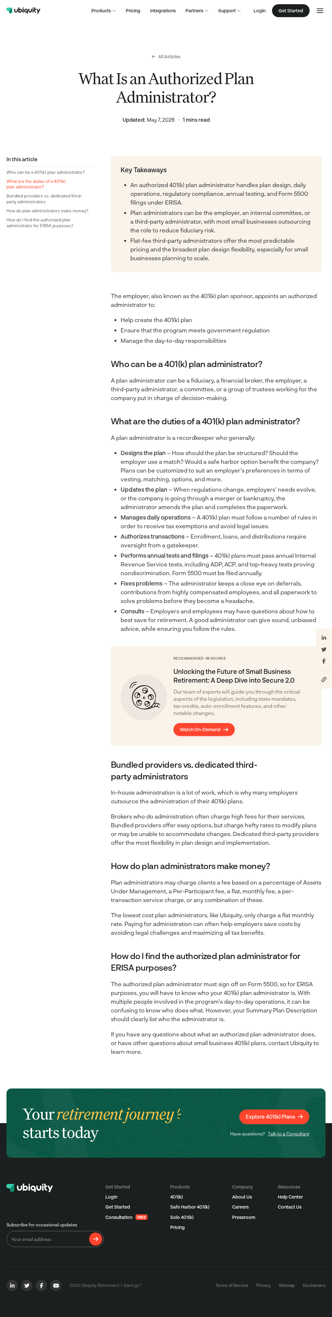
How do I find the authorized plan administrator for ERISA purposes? (40, 222)
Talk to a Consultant (288, 1133)
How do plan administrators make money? (47, 210)
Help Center (290, 1197)
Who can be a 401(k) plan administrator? (45, 172)
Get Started (117, 1207)
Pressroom (243, 1217)
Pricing (177, 1227)
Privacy (263, 1285)
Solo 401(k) (182, 1217)
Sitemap (287, 1285)
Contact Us (290, 1207)
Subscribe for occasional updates (41, 1224)
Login (260, 10)
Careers (240, 1207)
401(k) (176, 1197)
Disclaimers (314, 1285)
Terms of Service (231, 1285)
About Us (242, 1197)
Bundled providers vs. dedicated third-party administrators (44, 198)
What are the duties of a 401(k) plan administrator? (36, 184)
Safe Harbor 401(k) (189, 1207)
